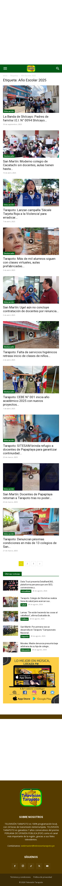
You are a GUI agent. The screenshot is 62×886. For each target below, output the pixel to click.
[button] (5, 68)
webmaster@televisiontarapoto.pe (38, 845)
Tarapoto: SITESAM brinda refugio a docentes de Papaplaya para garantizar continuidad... (30, 449)
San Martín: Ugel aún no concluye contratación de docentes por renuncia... (31, 309)
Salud (23, 605)
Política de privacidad (42, 877)
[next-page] (39, 563)
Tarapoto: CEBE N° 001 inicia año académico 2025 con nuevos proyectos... (26, 400)
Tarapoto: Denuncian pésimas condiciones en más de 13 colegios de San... (30, 542)
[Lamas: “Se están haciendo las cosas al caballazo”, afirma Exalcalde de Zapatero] (10, 616)
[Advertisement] (31, 32)
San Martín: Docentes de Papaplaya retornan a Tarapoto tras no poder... (27, 496)
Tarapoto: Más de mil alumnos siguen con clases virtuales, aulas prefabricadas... (29, 262)
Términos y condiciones (20, 877)
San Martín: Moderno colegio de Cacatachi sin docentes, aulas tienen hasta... (28, 165)
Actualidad (25, 591)
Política (24, 619)
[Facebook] (15, 866)
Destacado (9, 156)
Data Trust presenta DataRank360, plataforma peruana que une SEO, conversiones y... (36, 584)
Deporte (25, 636)
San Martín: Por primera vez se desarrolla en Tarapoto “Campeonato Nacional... (38, 630)
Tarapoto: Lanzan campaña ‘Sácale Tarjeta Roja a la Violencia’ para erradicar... (27, 213)
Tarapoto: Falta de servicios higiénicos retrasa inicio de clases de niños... (30, 354)
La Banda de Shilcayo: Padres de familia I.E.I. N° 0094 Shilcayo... (25, 118)
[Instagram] (23, 866)
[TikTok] (31, 866)
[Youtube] (47, 866)
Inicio (5, 75)
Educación (9, 111)
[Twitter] (39, 866)
